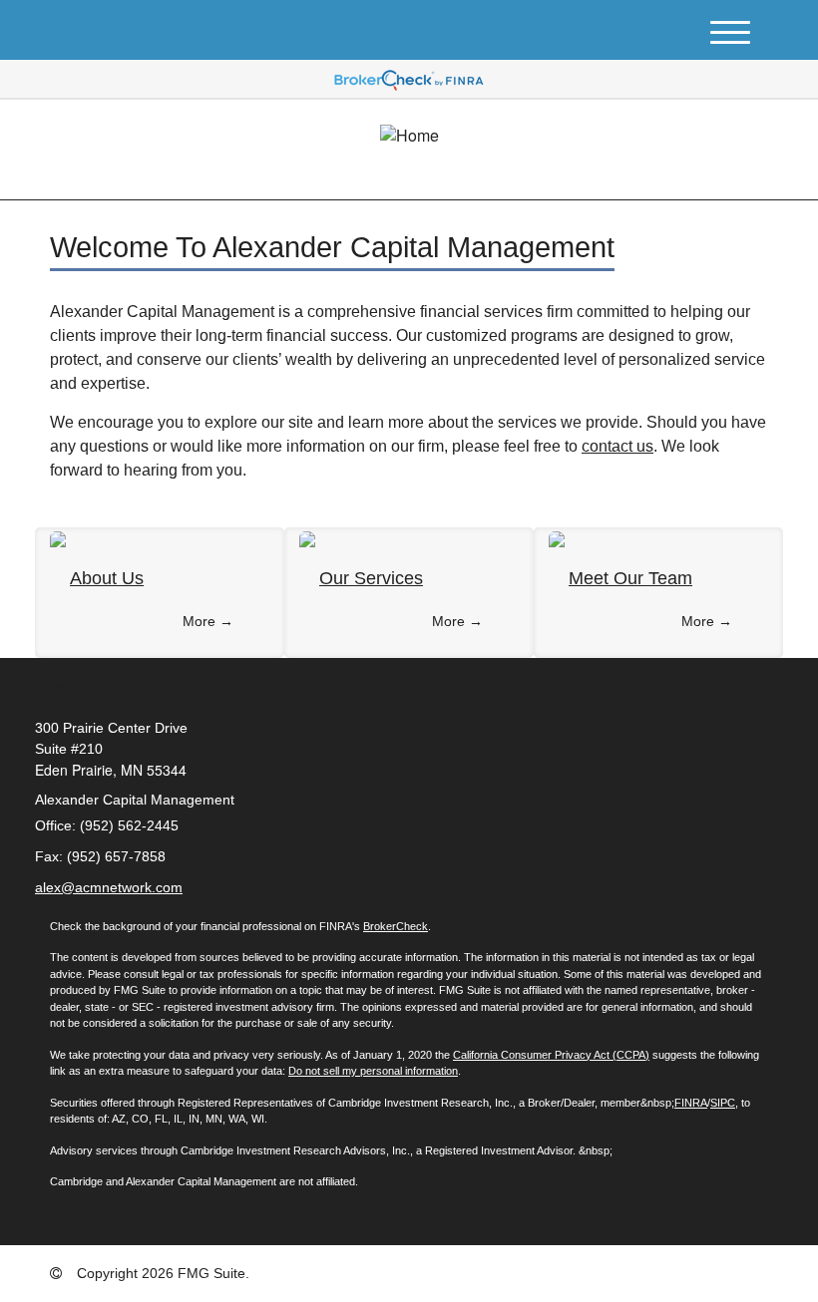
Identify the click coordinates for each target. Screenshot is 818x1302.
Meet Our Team (630, 578)
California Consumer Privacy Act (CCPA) (551, 1055)
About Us (107, 578)
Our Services (371, 578)
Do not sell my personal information (373, 1071)
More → (208, 621)
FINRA (690, 1103)
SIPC (722, 1103)
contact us (617, 446)
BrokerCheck (395, 926)
